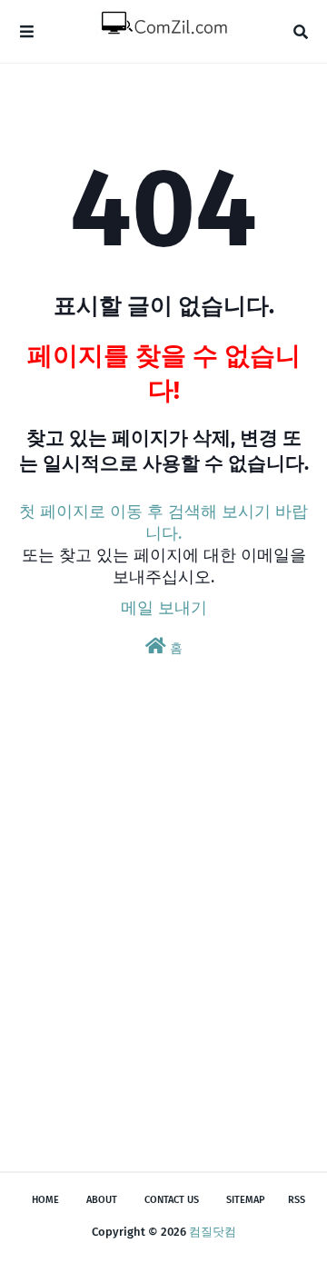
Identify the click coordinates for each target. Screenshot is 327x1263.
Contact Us (171, 1200)
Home (45, 1200)
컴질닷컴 (212, 1231)
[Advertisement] (163, 939)
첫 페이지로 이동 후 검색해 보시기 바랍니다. (163, 522)
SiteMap (245, 1200)
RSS (296, 1200)
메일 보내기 (164, 608)
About (101, 1200)
